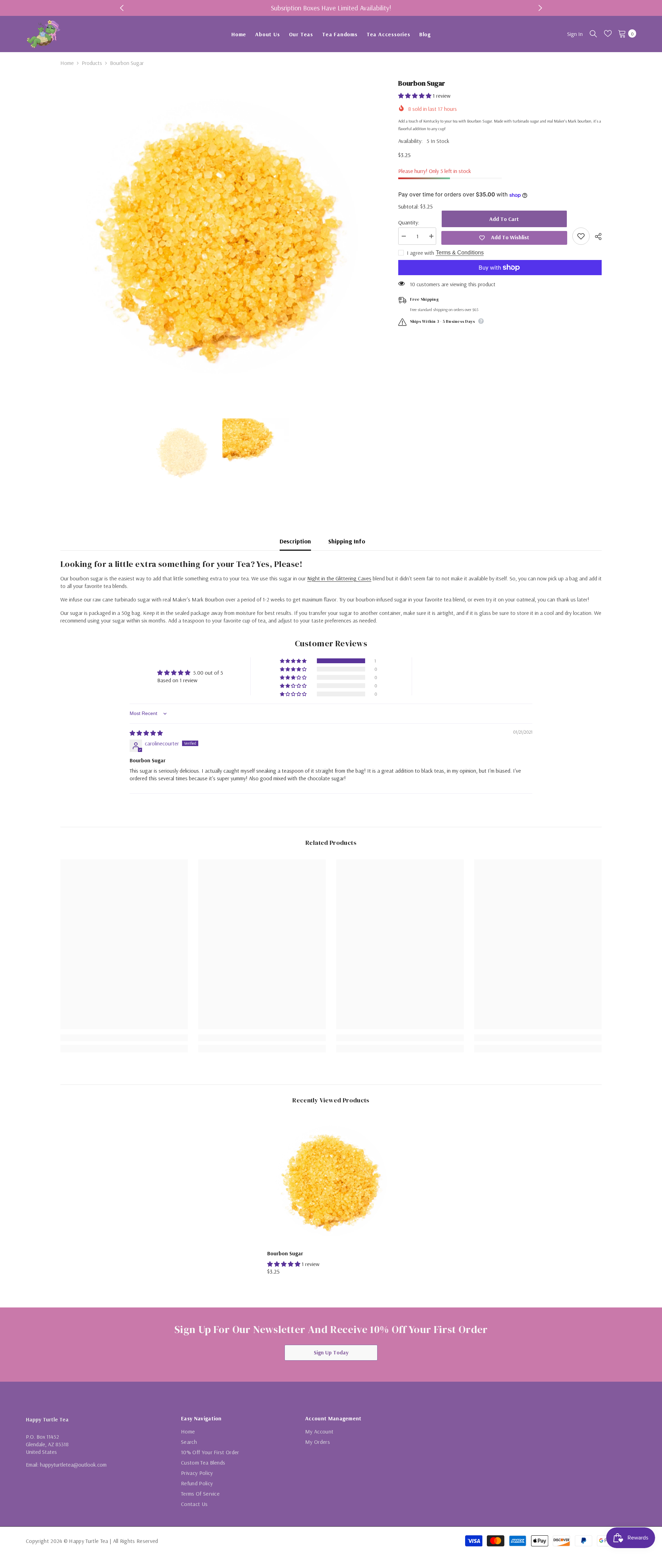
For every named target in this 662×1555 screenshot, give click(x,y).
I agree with (420, 252)
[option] (331, 8)
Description (295, 541)
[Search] (593, 33)
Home (67, 62)
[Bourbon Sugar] (331, 1181)
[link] (124, 1037)
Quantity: (408, 222)
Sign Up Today (331, 1352)
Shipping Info (346, 541)
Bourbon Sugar (285, 1253)
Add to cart (504, 218)
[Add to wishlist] (581, 236)
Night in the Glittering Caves (339, 578)
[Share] (596, 236)
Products (92, 62)
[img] (146, 733)
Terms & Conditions (460, 252)
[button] (415, 95)
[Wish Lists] (608, 33)
